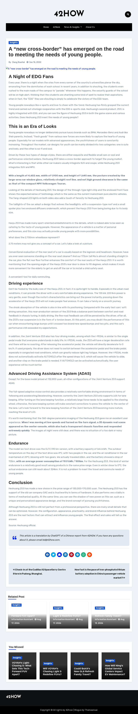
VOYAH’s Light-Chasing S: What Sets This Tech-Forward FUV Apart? (26, 613)
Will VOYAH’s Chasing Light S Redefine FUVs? (67, 614)
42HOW (69, 14)
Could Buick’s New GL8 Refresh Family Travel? (108, 614)
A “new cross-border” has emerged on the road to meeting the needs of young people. (66, 51)
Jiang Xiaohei (18, 62)
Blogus (77, 710)
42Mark (56, 27)
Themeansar (91, 710)
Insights (14, 42)
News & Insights (72, 27)
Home (46, 27)
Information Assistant (22, 619)
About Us (90, 27)
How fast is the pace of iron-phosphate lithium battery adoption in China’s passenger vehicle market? (100, 573)
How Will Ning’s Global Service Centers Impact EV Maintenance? (115, 670)
